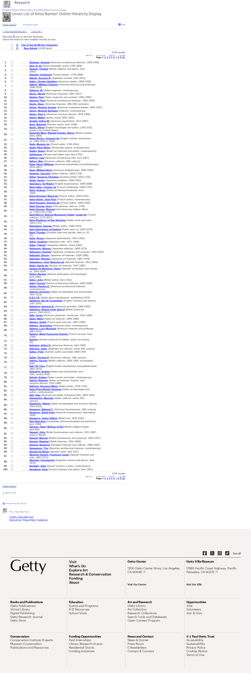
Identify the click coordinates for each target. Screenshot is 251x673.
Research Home (10, 10)
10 (123, 57)
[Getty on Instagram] (220, 553)
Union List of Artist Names (38, 10)
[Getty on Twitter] (212, 553)
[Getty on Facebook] (205, 553)
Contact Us (42, 520)
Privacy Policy (29, 520)
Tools (22, 10)
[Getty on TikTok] (227, 553)
